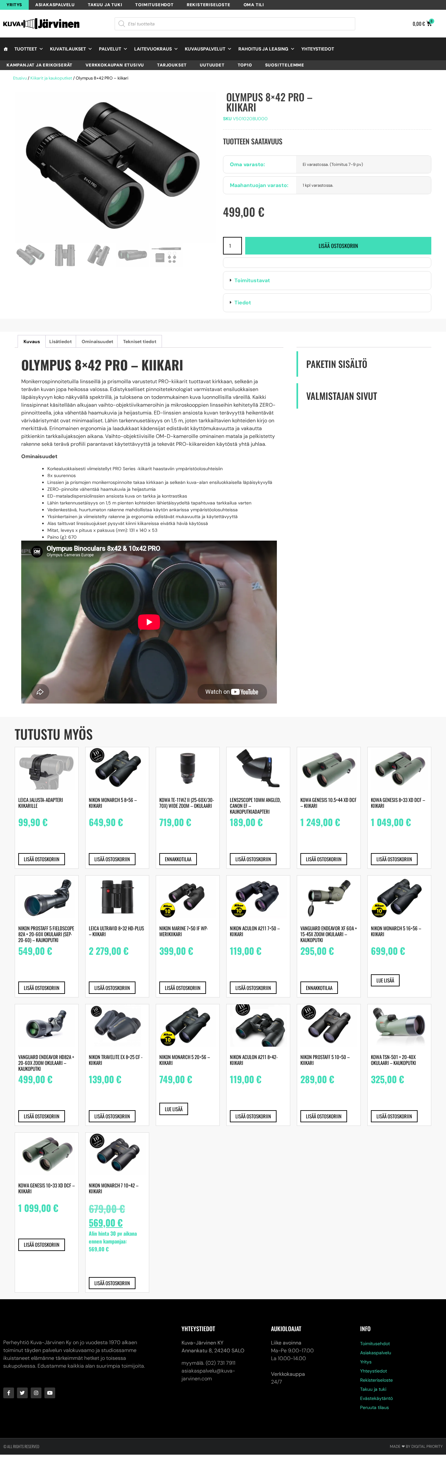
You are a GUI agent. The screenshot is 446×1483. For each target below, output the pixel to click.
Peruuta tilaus (374, 1407)
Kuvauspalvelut (205, 49)
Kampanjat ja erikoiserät (39, 65)
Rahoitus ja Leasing (263, 49)
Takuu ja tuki (105, 4)
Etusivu (20, 78)
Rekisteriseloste (209, 4)
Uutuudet (212, 65)
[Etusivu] (5, 48)
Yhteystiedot (317, 49)
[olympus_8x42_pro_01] (115, 167)
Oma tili (254, 4)
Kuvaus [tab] (32, 341)
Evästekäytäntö (376, 1398)
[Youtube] (49, 1393)
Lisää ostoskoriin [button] (41, 859)
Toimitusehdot (154, 4)
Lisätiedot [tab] (60, 341)
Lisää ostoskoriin (338, 246)
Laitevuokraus (153, 49)
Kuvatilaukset (68, 49)
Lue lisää (385, 980)
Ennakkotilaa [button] (178, 859)
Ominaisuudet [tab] (97, 341)
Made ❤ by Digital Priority (416, 1446)
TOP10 (245, 65)
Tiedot (242, 302)
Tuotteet (25, 49)
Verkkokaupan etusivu (115, 65)
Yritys (14, 4)
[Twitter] (22, 1393)
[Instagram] (36, 1393)
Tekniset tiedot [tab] (139, 341)
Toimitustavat (252, 280)
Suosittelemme (284, 65)
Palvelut (110, 49)
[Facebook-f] (8, 1393)
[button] (327, 280)
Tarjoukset (172, 65)
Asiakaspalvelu (55, 4)
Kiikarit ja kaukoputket (51, 78)
